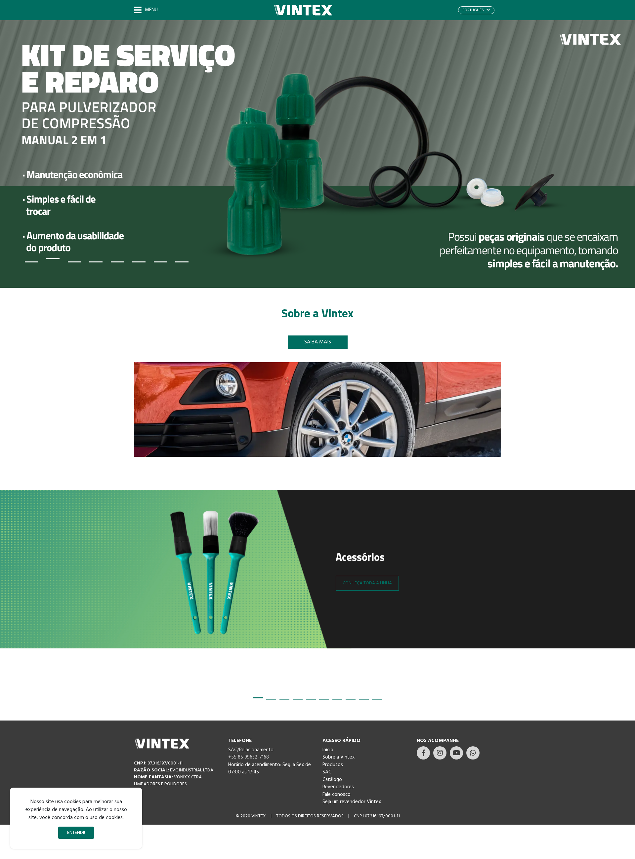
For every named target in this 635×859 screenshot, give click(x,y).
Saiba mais (317, 342)
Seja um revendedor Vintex (351, 802)
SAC (326, 772)
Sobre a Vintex (338, 757)
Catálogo (332, 780)
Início (327, 750)
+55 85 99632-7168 (248, 757)
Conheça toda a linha (367, 583)
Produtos (332, 765)
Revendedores (338, 787)
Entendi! (76, 833)
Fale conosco (336, 795)
